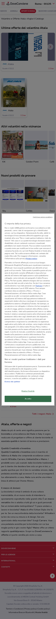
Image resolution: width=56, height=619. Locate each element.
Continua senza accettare (42, 217)
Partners (39, 286)
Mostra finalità (28, 391)
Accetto (28, 399)
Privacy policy (31, 258)
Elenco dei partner (12, 381)
